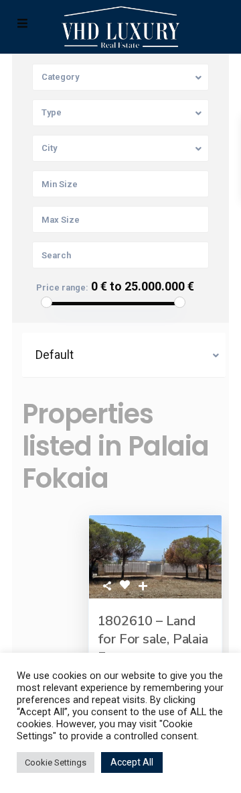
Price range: (62, 287)
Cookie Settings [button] (55, 762)
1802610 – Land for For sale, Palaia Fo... (153, 639)
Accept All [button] (131, 762)
